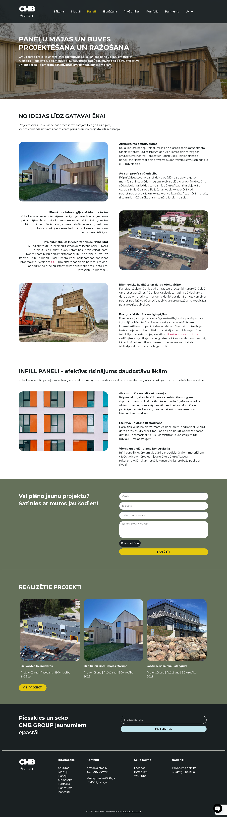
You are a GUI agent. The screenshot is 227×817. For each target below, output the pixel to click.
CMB (54, 262)
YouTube (140, 776)
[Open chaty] (217, 808)
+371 (97, 772)
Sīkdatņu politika (183, 772)
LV (187, 11)
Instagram (141, 772)
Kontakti (64, 792)
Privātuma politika (184, 768)
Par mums (172, 11)
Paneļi (91, 11)
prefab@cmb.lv (97, 768)
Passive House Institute (182, 334)
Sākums (59, 11)
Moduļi (76, 11)
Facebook (140, 768)
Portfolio (152, 11)
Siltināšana (109, 11)
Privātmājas (132, 11)
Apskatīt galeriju (50, 647)
